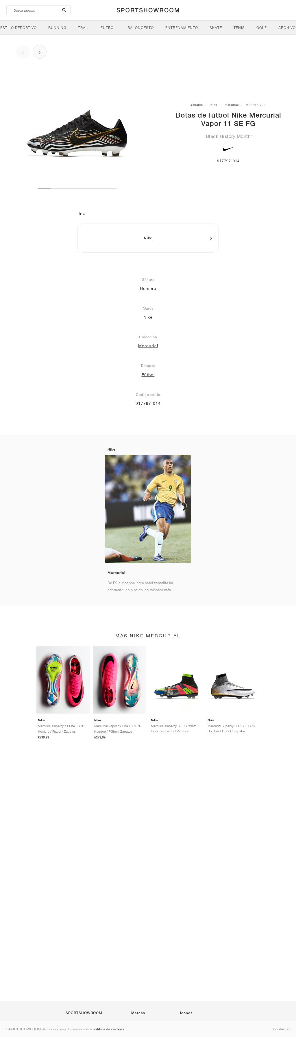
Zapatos (196, 104)
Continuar (281, 1029)
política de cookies (108, 1029)
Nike (213, 104)
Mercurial (232, 104)
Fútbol (148, 374)
